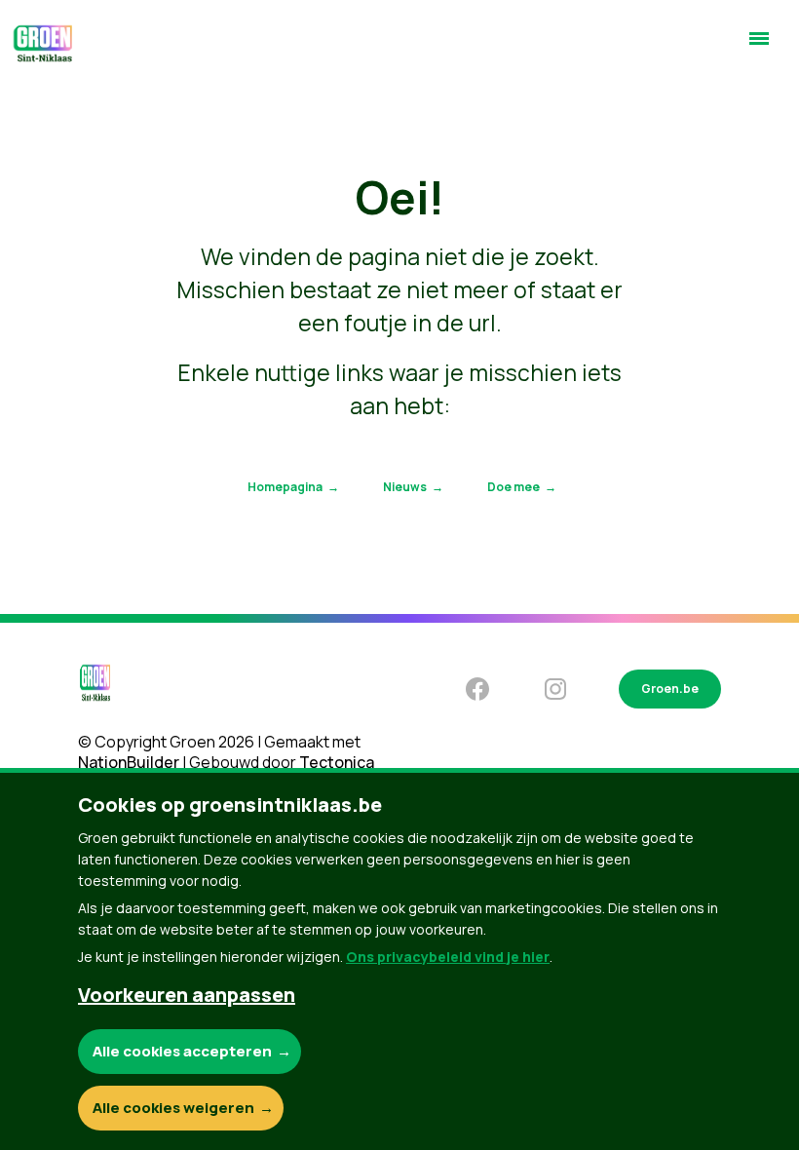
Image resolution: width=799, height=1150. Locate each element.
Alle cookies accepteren (182, 1051)
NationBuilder (128, 762)
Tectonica (336, 762)
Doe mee (513, 487)
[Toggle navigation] (759, 46)
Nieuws (405, 487)
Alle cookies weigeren (173, 1107)
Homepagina (285, 487)
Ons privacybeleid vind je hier (448, 956)
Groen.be (670, 688)
